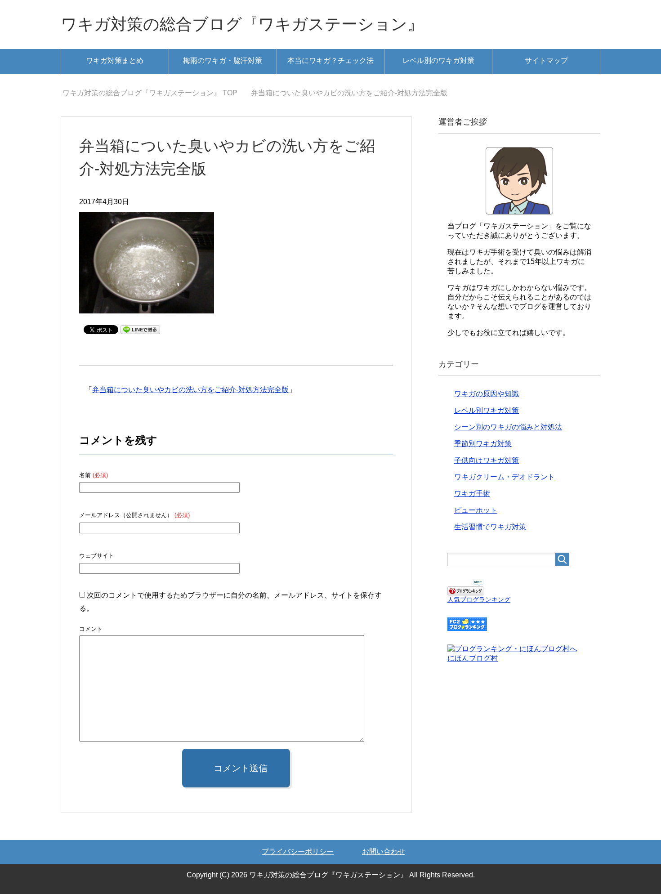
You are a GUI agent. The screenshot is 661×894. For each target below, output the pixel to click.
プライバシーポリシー (298, 851)
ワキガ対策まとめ (114, 60)
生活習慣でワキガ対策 (490, 527)
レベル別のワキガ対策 (438, 60)
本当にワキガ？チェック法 (330, 60)
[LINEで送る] (140, 329)
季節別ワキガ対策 (483, 443)
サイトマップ (546, 60)
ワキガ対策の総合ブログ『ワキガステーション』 (242, 24)
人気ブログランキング (478, 599)
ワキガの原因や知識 (486, 394)
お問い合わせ (383, 851)
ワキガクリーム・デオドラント (504, 477)
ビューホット (475, 510)
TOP (155, 93)
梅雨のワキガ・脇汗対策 (222, 60)
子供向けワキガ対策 (486, 460)
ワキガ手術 (472, 493)
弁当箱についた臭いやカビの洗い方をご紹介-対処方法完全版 (190, 389)
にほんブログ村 (472, 658)
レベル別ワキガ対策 (486, 410)
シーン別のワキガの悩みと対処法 (508, 427)
